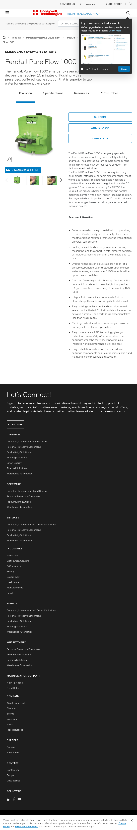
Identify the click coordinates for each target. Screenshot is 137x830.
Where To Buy (100, 127)
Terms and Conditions (26, 826)
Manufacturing (15, 587)
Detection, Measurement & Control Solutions (31, 524)
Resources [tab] (81, 93)
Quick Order (114, 4)
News (10, 724)
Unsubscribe (13, 780)
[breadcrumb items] (4, 37)
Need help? (13, 688)
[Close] (131, 820)
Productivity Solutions (19, 452)
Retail (10, 592)
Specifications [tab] (53, 93)
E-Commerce (14, 566)
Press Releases (15, 729)
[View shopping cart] (130, 3)
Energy (10, 571)
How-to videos (15, 682)
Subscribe (15, 424)
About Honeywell (16, 702)
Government (13, 576)
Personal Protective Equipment (24, 446)
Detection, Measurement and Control (27, 441)
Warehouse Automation (20, 473)
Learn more (115, 30)
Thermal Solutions (17, 468)
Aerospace (12, 555)
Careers (11, 747)
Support (100, 117)
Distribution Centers (18, 560)
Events (10, 713)
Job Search (13, 752)
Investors (12, 719)
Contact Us (13, 769)
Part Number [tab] (109, 93)
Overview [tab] (25, 93)
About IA (11, 708)
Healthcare (13, 582)
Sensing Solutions (17, 457)
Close (124, 68)
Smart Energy (14, 462)
